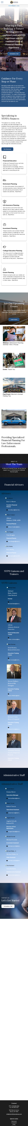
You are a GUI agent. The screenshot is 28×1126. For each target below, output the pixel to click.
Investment (14, 1122)
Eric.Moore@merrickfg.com (14, 510)
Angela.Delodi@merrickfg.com (14, 831)
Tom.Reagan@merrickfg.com (14, 541)
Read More (18, 191)
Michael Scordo (11, 840)
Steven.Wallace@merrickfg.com (14, 695)
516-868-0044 (15, 1106)
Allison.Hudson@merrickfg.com (14, 527)
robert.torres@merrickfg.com (14, 813)
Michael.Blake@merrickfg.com (14, 603)
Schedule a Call (14, 53)
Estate (14, 1124)
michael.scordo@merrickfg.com (14, 846)
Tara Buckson (11, 869)
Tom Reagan (10, 535)
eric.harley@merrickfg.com (14, 556)
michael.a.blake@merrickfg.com (14, 860)
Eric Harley (10, 549)
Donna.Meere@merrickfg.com (14, 798)
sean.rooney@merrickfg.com (14, 660)
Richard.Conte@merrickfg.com (14, 729)
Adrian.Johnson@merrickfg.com (14, 639)
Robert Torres (11, 806)
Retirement (14, 1121)
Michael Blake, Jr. (12, 854)
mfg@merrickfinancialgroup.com (14, 1114)
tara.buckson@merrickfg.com (14, 875)
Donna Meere (11, 792)
